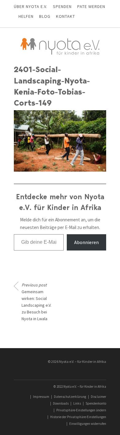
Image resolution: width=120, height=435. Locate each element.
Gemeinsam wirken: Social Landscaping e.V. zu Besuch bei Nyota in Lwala (36, 301)
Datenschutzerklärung (70, 396)
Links (77, 403)
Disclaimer (98, 396)
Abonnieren (86, 242)
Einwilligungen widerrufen (87, 423)
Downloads (61, 403)
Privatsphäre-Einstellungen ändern (81, 410)
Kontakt (65, 16)
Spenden (62, 6)
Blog (44, 16)
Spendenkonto (96, 403)
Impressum (41, 396)
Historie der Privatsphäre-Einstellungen (78, 417)
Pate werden (91, 6)
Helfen (26, 16)
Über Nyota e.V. (30, 6)
